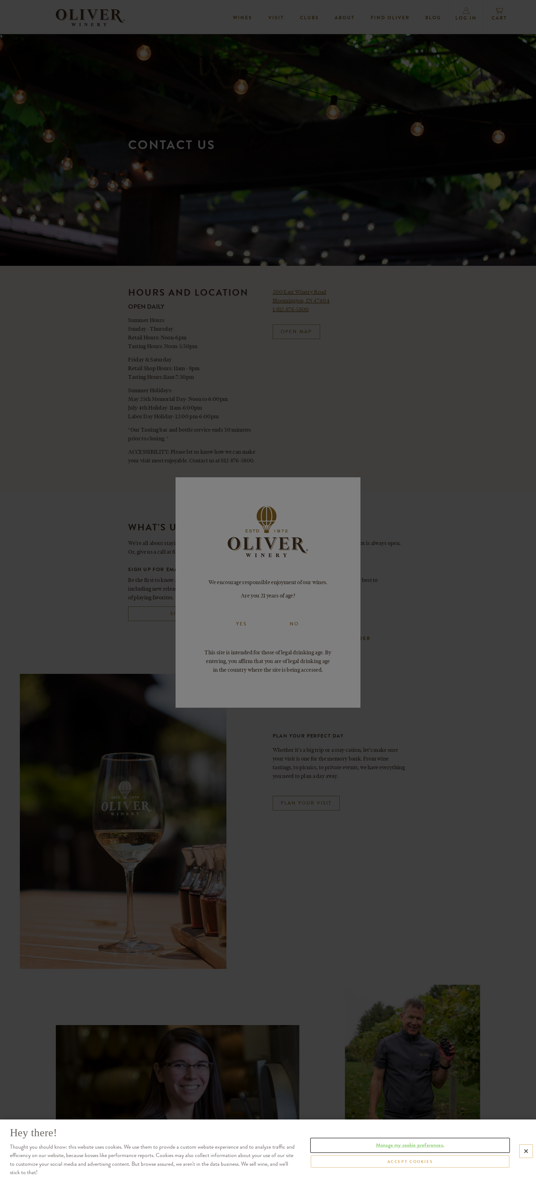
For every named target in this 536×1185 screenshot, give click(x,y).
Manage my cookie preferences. (410, 1145)
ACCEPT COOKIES (410, 1161)
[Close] (526, 1151)
